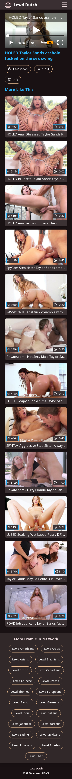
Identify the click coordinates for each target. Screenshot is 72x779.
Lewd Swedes (51, 745)
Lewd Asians (20, 659)
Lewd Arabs (52, 648)
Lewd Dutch (25, 4)
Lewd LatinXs (21, 734)
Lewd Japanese (22, 724)
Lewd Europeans (50, 691)
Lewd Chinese (22, 681)
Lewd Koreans (51, 724)
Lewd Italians (48, 713)
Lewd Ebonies (20, 691)
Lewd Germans (50, 702)
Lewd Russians (22, 745)
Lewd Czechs (50, 681)
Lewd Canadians (49, 670)
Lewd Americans (23, 648)
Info (15, 80)
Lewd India (22, 713)
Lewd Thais (36, 756)
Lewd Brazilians (49, 659)
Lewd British (20, 670)
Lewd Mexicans (50, 734)
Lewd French (21, 702)
